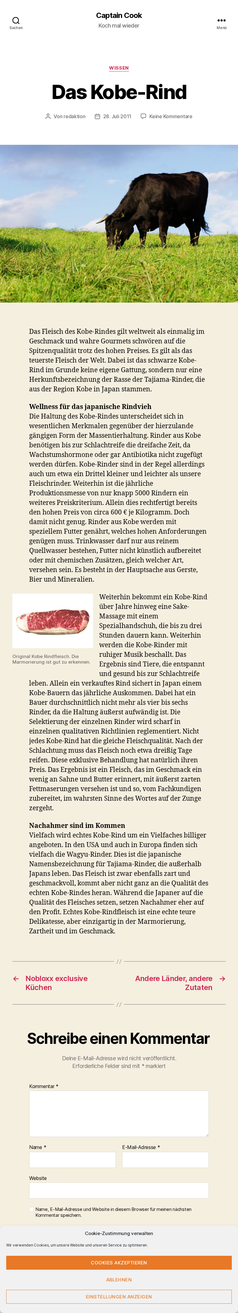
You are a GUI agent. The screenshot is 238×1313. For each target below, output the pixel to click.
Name (37, 1147)
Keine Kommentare (170, 116)
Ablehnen (119, 1280)
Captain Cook (119, 15)
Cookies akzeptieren (119, 1263)
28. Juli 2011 (117, 116)
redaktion (75, 116)
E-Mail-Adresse (141, 1147)
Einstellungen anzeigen (119, 1297)
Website (38, 1178)
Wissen (119, 68)
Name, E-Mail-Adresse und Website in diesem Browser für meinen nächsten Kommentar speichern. (113, 1212)
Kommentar (44, 1086)
